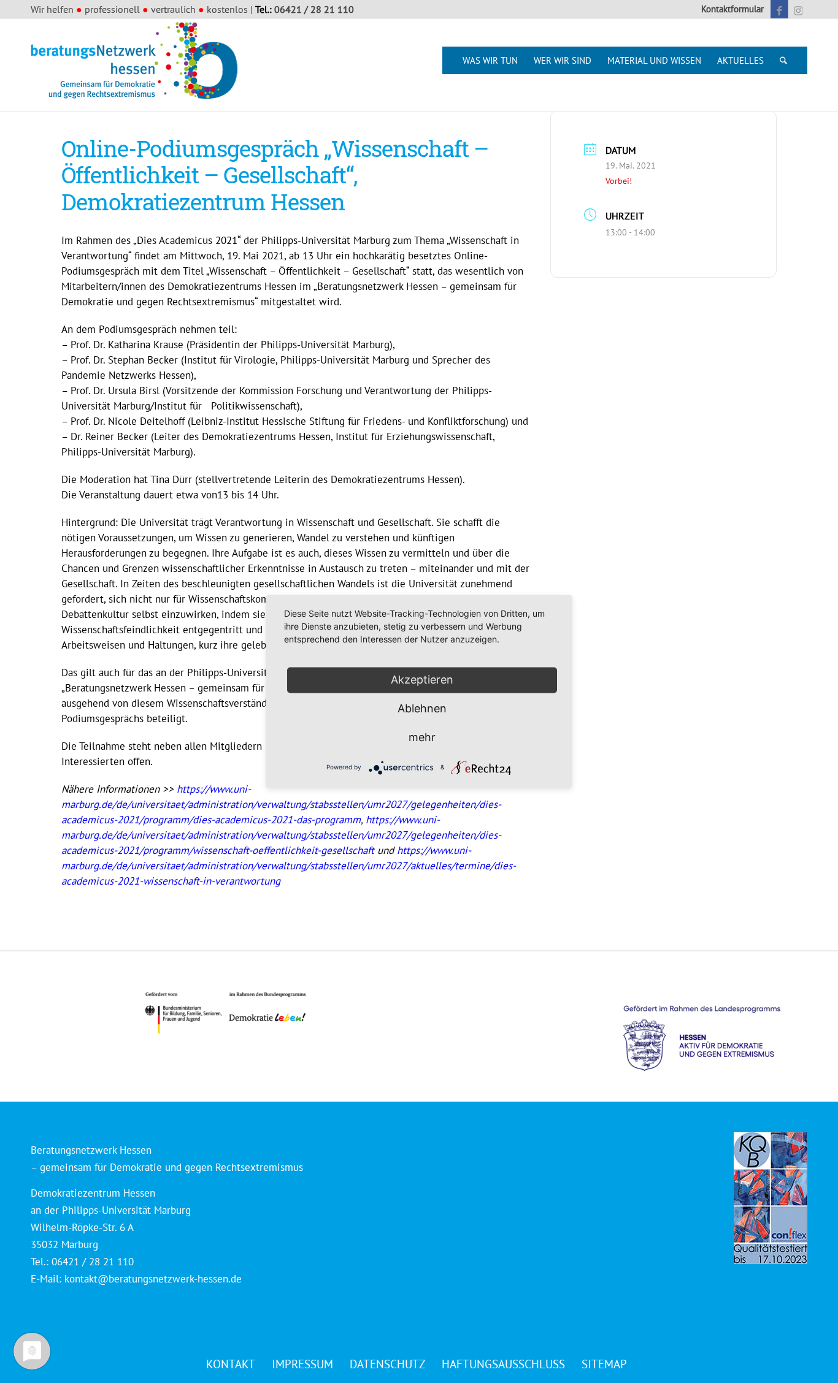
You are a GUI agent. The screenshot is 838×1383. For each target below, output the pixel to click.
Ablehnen (422, 708)
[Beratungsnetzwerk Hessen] (138, 65)
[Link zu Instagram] (798, 9)
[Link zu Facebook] (779, 9)
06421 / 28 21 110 (314, 9)
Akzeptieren (422, 679)
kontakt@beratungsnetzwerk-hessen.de (153, 1279)
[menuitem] (729, 9)
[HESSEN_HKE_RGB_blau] (715, 1026)
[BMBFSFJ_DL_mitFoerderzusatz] (225, 1013)
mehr (422, 737)
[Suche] (783, 60)
